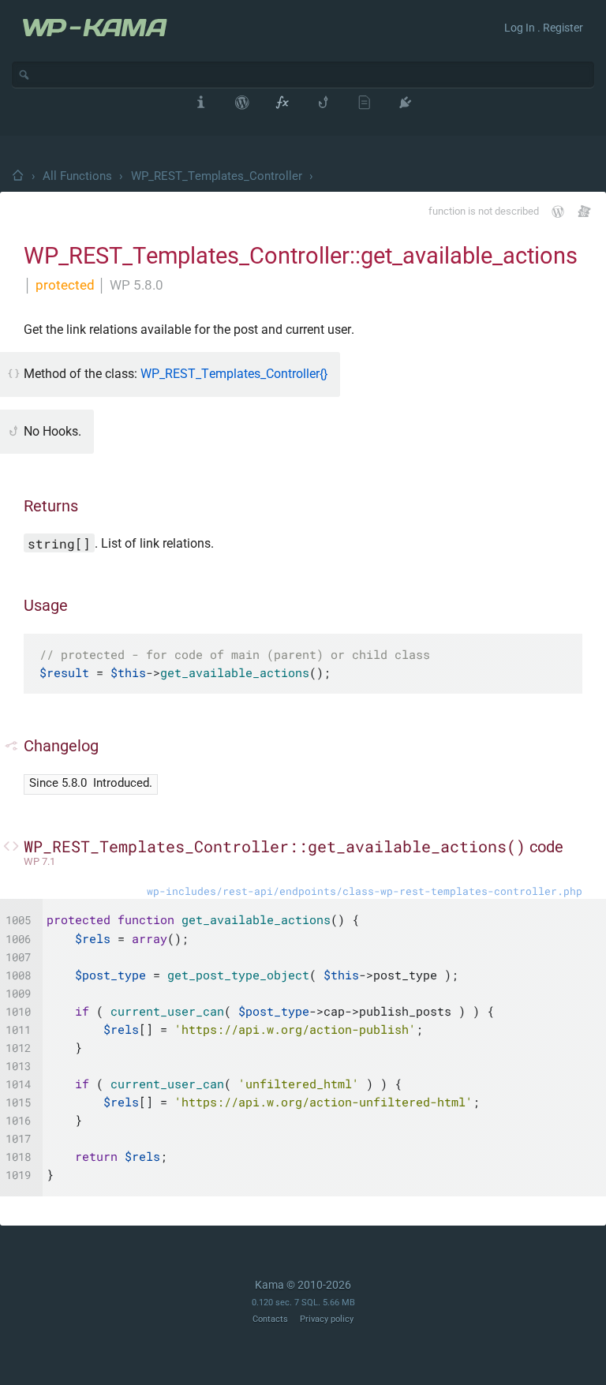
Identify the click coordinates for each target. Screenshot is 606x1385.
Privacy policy (327, 1319)
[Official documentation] (558, 211)
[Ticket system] (584, 211)
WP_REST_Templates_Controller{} (233, 373)
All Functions (77, 176)
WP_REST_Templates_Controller (216, 176)
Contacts (270, 1319)
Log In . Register (543, 27)
